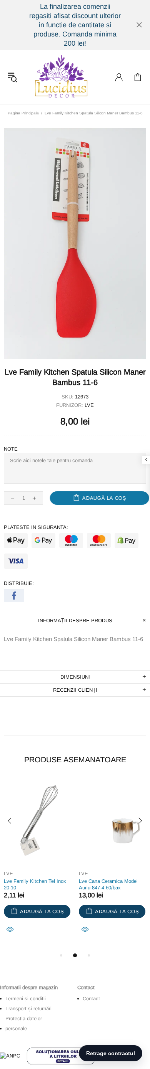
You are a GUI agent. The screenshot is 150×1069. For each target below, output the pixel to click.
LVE (89, 405)
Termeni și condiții (25, 998)
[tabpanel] (37, 864)
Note (11, 449)
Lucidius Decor (60, 77)
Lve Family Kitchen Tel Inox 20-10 (35, 884)
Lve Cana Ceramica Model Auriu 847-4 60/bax (108, 884)
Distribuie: (19, 583)
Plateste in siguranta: (36, 527)
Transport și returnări (28, 1008)
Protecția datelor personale (23, 1023)
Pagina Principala (23, 113)
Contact (91, 998)
